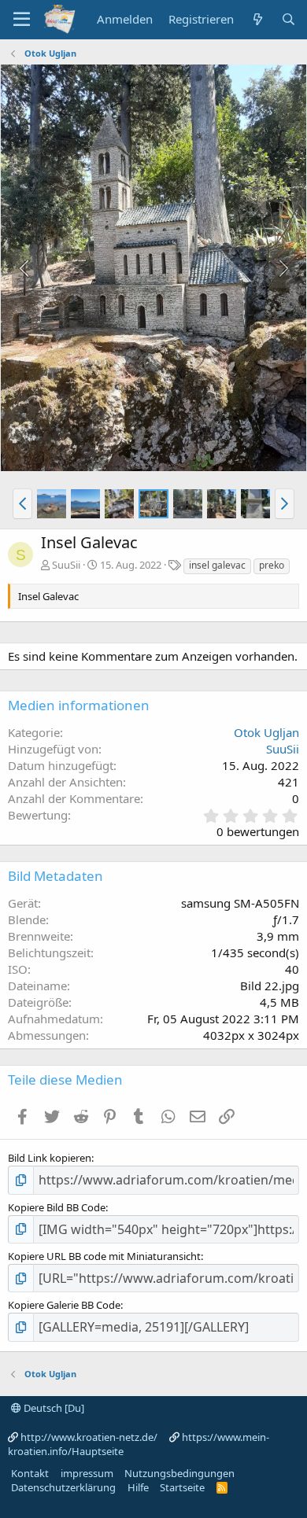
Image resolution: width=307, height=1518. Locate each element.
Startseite (182, 1487)
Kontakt (30, 1473)
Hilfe (138, 1487)
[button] (22, 503)
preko (271, 565)
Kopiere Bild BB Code (56, 1207)
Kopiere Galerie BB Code (64, 1305)
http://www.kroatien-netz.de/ (88, 1437)
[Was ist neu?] (257, 19)
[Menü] (21, 19)
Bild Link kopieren (49, 1158)
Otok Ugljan (266, 732)
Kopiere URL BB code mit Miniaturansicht (104, 1256)
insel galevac (217, 565)
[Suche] (288, 19)
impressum (87, 1473)
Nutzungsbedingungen (179, 1473)
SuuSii (66, 565)
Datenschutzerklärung (63, 1487)
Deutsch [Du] (52, 1408)
